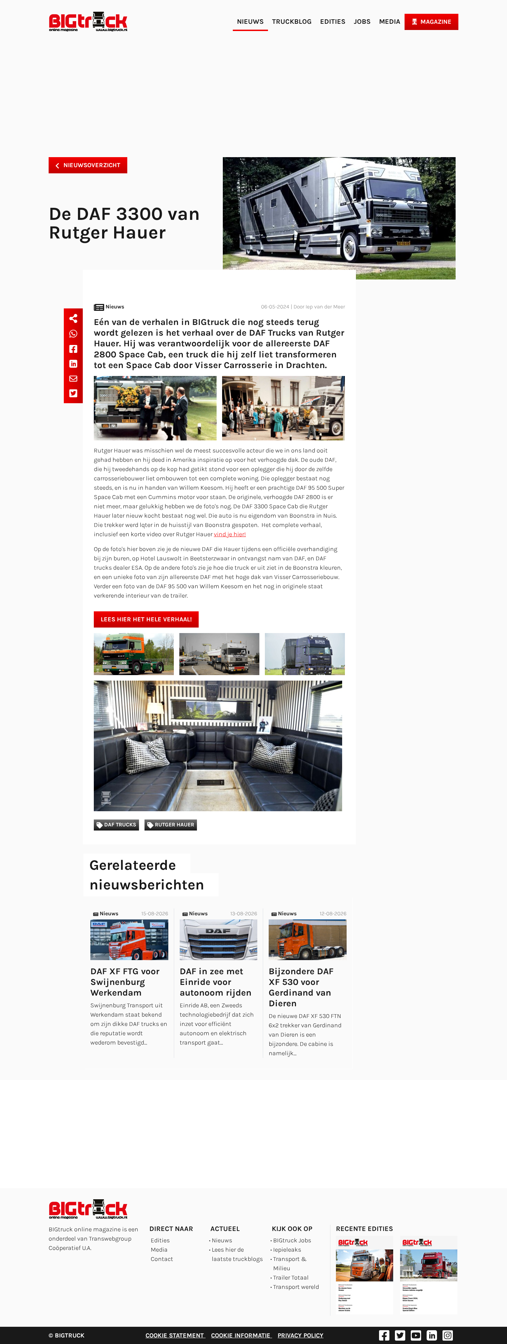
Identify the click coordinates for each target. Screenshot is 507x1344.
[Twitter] (73, 393)
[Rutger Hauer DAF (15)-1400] (219, 746)
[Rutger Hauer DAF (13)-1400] (305, 654)
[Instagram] (448, 1335)
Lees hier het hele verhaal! (146, 619)
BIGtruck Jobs (292, 1240)
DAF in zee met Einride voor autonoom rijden (215, 982)
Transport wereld (296, 1287)
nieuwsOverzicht (91, 165)
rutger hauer (173, 825)
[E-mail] (73, 378)
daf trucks (119, 825)
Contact (162, 1259)
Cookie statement (176, 1335)
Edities (333, 22)
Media (389, 22)
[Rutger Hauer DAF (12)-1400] (134, 654)
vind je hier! (230, 534)
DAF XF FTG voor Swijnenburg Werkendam (124, 982)
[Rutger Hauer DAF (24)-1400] (219, 654)
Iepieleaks (287, 1249)
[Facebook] (73, 348)
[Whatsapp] (73, 333)
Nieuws (250, 22)
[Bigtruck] (88, 22)
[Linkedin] (73, 363)
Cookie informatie (241, 1335)
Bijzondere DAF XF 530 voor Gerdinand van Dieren (301, 987)
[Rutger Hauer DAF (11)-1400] (283, 408)
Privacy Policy (301, 1335)
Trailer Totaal (291, 1277)
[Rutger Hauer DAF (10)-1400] (155, 408)
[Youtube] (416, 1335)
